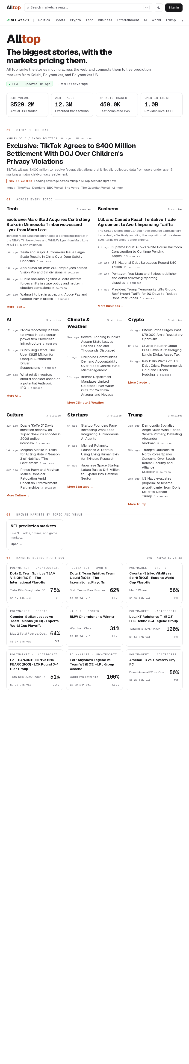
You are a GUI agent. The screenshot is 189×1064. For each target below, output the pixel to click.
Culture (14, 415)
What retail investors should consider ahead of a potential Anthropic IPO (40, 381)
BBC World (55, 187)
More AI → (13, 396)
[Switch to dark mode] (159, 7)
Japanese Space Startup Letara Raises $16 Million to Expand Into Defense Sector (100, 472)
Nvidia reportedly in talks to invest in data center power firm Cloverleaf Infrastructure (39, 336)
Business (105, 20)
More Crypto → (139, 382)
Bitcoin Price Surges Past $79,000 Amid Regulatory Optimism (162, 334)
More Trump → (139, 504)
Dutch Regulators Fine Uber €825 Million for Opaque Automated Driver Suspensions (38, 359)
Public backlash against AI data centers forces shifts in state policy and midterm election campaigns (51, 283)
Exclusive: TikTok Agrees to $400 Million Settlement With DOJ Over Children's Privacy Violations (71, 153)
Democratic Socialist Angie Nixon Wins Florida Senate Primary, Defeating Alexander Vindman (162, 434)
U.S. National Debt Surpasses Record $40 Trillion (144, 264)
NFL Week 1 (20, 20)
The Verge (72, 187)
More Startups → (80, 487)
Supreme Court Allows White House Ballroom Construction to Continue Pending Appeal (147, 251)
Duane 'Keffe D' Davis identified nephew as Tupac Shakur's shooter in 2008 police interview (40, 434)
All (13, 7)
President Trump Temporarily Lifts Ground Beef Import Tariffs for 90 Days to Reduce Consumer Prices (144, 293)
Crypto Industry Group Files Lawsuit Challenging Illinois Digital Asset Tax (162, 350)
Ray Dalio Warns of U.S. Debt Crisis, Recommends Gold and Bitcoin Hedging (162, 367)
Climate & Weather (78, 323)
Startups (77, 415)
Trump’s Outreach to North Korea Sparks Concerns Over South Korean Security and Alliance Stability (158, 461)
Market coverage (74, 84)
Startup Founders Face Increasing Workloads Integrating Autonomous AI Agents (100, 432)
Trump (170, 20)
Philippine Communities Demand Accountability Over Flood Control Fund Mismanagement (100, 363)
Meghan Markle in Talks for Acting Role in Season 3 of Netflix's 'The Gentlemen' (40, 456)
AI (145, 20)
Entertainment (128, 20)
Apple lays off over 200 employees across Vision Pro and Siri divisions (53, 270)
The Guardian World (95, 187)
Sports (60, 20)
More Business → (111, 306)
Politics (44, 20)
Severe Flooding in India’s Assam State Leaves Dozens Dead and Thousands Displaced (101, 343)
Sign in (174, 7)
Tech (89, 20)
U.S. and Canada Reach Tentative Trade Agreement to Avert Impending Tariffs (137, 222)
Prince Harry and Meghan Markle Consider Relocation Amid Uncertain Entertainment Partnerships (39, 478)
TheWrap (23, 187)
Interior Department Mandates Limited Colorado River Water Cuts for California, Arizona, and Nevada (97, 386)
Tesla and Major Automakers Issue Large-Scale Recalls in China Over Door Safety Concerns (53, 256)
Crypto (75, 20)
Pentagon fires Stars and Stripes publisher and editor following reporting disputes (144, 277)
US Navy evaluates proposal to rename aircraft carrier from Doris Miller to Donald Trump (161, 487)
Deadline (38, 187)
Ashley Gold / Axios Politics (31, 138)
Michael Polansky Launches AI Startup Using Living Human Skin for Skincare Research (100, 452)
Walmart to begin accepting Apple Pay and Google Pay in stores (53, 296)
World (156, 20)
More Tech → (16, 307)
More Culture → (18, 495)
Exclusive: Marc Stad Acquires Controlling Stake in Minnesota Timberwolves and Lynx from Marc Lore (48, 224)
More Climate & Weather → (87, 402)
